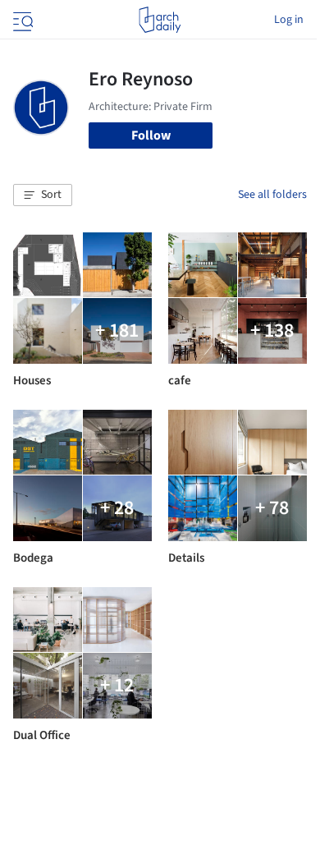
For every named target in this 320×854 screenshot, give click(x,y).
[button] (42, 195)
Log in (289, 19)
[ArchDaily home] (160, 20)
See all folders (272, 194)
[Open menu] (21, 19)
